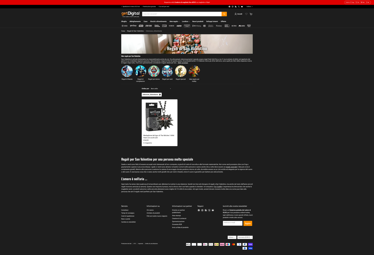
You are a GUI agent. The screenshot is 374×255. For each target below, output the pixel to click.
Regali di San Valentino (135, 31)
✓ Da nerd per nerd (163, 6)
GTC (135, 243)
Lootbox (185, 21)
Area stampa (176, 215)
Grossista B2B (177, 224)
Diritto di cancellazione (151, 243)
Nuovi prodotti (197, 21)
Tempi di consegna (127, 213)
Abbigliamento (135, 21)
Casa (145, 21)
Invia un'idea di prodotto (180, 227)
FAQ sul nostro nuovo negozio (157, 216)
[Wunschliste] (246, 14)
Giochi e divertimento (158, 21)
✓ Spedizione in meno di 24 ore (130, 6)
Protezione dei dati (126, 243)
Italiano (249, 6)
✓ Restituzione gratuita (149, 6)
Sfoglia (124, 21)
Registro (248, 223)
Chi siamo (150, 210)
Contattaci (124, 210)
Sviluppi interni (212, 21)
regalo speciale (231, 167)
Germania (244, 237)
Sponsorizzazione (178, 221)
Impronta (140, 243)
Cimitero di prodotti (153, 213)
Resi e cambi (125, 219)
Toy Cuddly (218, 187)
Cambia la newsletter (128, 222)
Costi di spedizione (127, 216)
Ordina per (145, 89)
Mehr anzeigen (183, 63)
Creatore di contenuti (179, 218)
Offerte (223, 21)
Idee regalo (174, 21)
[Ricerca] (224, 14)
